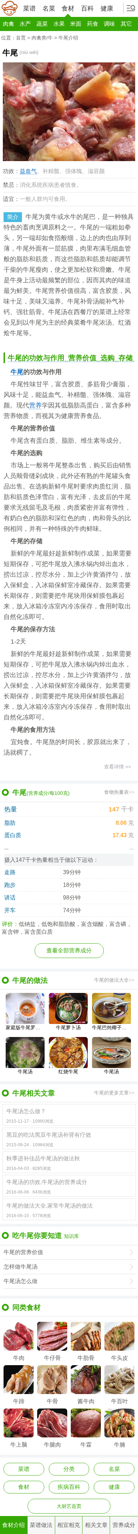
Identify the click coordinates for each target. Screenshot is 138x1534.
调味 (109, 24)
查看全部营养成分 (69, 950)
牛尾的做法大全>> (114, 980)
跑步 (10, 885)
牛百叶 (119, 1401)
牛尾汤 (25, 1071)
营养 (35, 405)
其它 (126, 24)
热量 (10, 809)
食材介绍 (13, 1525)
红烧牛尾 (68, 1071)
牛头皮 (119, 1358)
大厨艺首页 (69, 1506)
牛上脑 (18, 1445)
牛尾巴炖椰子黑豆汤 (111, 1027)
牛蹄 (18, 1401)
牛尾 (17, 371)
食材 (68, 8)
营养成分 (124, 1525)
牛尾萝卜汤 (68, 1027)
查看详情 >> (117, 766)
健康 (106, 8)
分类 (69, 1469)
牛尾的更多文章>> (114, 1093)
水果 (59, 24)
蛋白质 (12, 835)
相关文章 (96, 1525)
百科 (87, 8)
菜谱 (29, 8)
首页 (21, 38)
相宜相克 (68, 1525)
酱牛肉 (85, 1401)
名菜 (48, 8)
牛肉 (18, 1358)
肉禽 (8, 24)
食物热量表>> (119, 792)
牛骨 (52, 1401)
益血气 (28, 171)
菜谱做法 (41, 1525)
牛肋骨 (85, 1358)
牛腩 (119, 1445)
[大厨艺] (9, 8)
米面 (75, 24)
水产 (25, 24)
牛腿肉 (52, 1445)
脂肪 (10, 823)
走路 (10, 872)
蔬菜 (42, 24)
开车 (10, 910)
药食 (92, 24)
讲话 (10, 898)
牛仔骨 (52, 1358)
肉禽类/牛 (42, 38)
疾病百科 (69, 1487)
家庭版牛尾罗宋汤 (25, 1027)
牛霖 (86, 1445)
